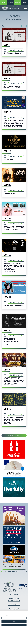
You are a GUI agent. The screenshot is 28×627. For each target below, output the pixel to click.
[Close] (26, 612)
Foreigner (8, 160)
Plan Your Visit (14, 609)
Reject (14, 621)
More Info (5, 50)
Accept (14, 624)
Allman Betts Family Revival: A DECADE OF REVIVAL (13, 420)
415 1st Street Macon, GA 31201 (14, 600)
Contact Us (14, 594)
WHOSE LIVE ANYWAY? (13, 305)
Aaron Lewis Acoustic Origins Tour (12, 342)
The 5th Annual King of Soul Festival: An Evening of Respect (13, 123)
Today (14, 431)
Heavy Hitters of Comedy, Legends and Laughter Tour (14, 381)
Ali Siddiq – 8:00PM (12, 87)
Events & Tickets (14, 606)
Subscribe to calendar (13, 435)
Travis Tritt (9, 193)
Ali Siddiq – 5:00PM (12, 53)
